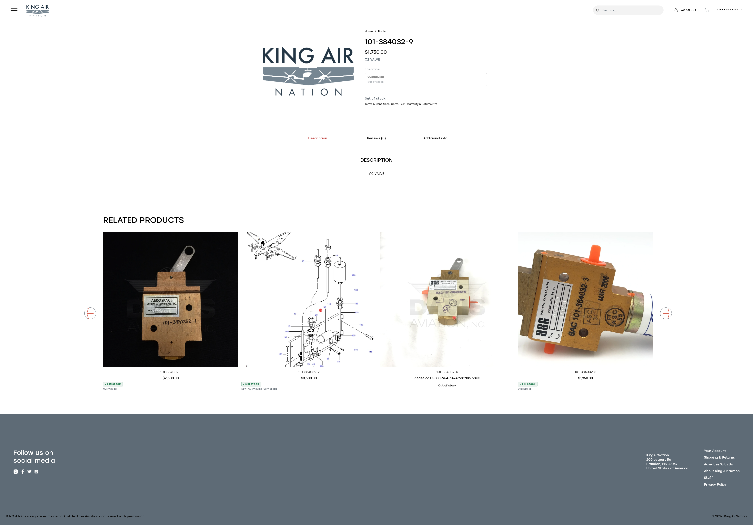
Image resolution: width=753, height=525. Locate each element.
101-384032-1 (170, 372)
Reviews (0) (376, 138)
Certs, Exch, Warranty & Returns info (414, 103)
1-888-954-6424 (730, 9)
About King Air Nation (722, 471)
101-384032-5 (447, 372)
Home (369, 31)
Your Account (715, 451)
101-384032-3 (585, 372)
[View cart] (707, 10)
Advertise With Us (718, 464)
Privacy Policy (715, 484)
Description (317, 138)
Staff (708, 478)
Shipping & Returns (719, 457)
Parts (382, 31)
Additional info (435, 138)
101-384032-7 (309, 372)
